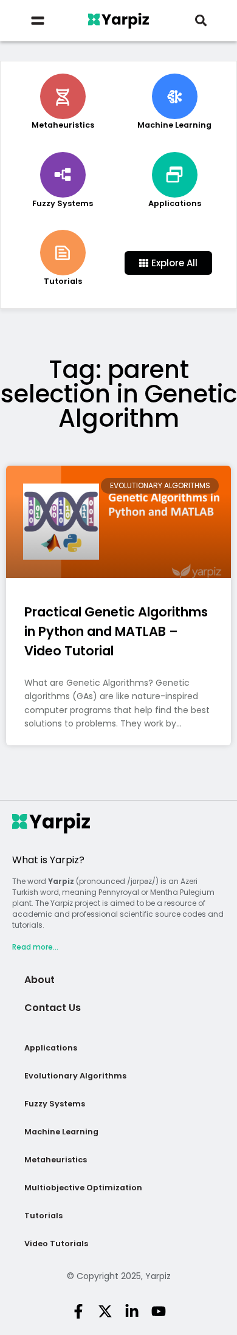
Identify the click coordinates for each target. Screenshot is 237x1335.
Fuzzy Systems (54, 1104)
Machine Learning (61, 1131)
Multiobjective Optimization (83, 1187)
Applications (50, 1048)
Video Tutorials (56, 1243)
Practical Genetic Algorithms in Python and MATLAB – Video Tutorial (116, 631)
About (39, 980)
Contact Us (52, 1008)
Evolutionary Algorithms (75, 1076)
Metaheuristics (55, 1159)
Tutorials (43, 1215)
